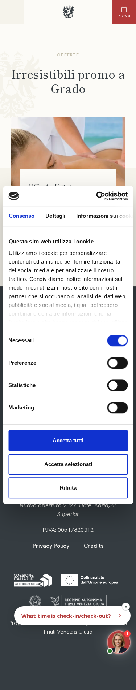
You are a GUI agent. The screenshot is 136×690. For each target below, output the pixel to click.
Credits (94, 546)
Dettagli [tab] (55, 216)
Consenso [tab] (21, 216)
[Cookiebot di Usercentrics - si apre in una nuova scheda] (97, 196)
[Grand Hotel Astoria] (68, 12)
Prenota (124, 15)
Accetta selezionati (68, 464)
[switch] (117, 363)
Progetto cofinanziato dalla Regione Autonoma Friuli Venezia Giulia (68, 627)
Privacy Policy (51, 546)
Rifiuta (68, 488)
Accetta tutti (68, 440)
